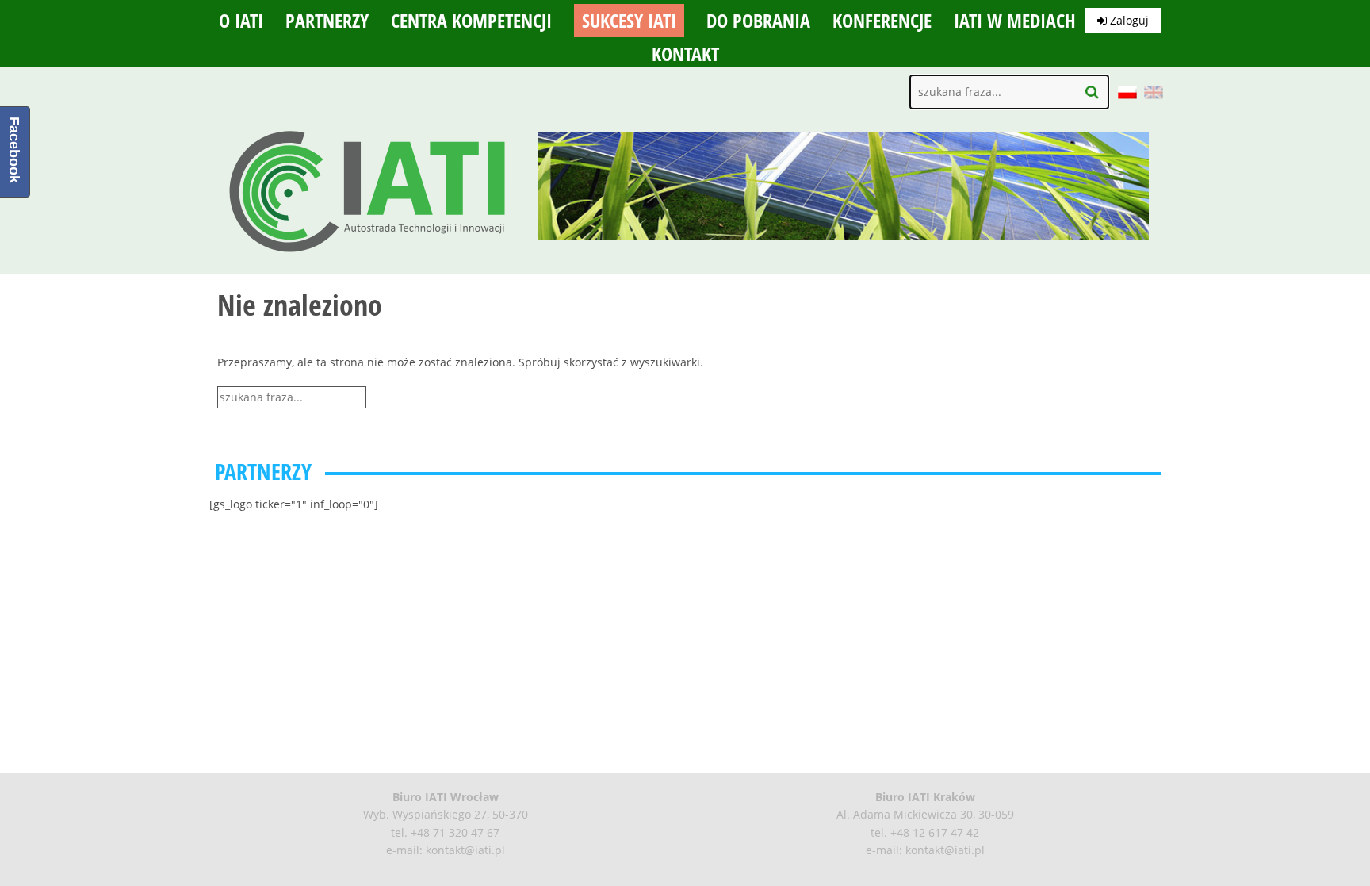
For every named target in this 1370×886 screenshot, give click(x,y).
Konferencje (882, 20)
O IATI (241, 20)
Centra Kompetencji (471, 20)
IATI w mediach (1015, 20)
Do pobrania (758, 20)
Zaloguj (1128, 20)
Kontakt (685, 54)
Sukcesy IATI (629, 20)
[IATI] (367, 255)
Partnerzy (327, 20)
